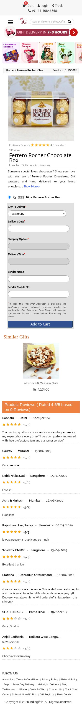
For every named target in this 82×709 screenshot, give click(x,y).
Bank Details (64, 694)
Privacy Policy (50, 679)
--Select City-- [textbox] (18, 213)
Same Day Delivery (23, 684)
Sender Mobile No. (19, 287)
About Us (7, 679)
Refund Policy (69, 679)
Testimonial (8, 689)
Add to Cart (40, 324)
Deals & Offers (38, 689)
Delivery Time (16, 254)
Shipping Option (18, 239)
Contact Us (55, 689)
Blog (64, 684)
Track (58, 6)
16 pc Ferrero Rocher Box (43, 197)
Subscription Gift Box (24, 694)
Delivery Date (16, 221)
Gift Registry (47, 694)
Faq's (6, 684)
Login (44, 6)
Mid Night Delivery (48, 684)
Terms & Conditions (27, 679)
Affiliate (22, 689)
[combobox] (37, 213)
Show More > (31, 186)
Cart (29, 6)
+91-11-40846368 (44, 11)
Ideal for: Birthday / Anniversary (30, 165)
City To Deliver (17, 206)
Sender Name (16, 271)
